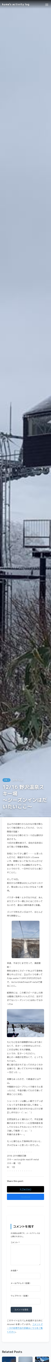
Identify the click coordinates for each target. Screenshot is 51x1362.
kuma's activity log (15, 4)
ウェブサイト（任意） (20, 1296)
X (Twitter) (25, 1189)
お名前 (14, 1270)
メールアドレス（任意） (21, 1283)
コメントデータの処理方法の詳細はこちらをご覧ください (25, 1328)
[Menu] (46, 4)
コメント (15, 1242)
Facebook (25, 1196)
